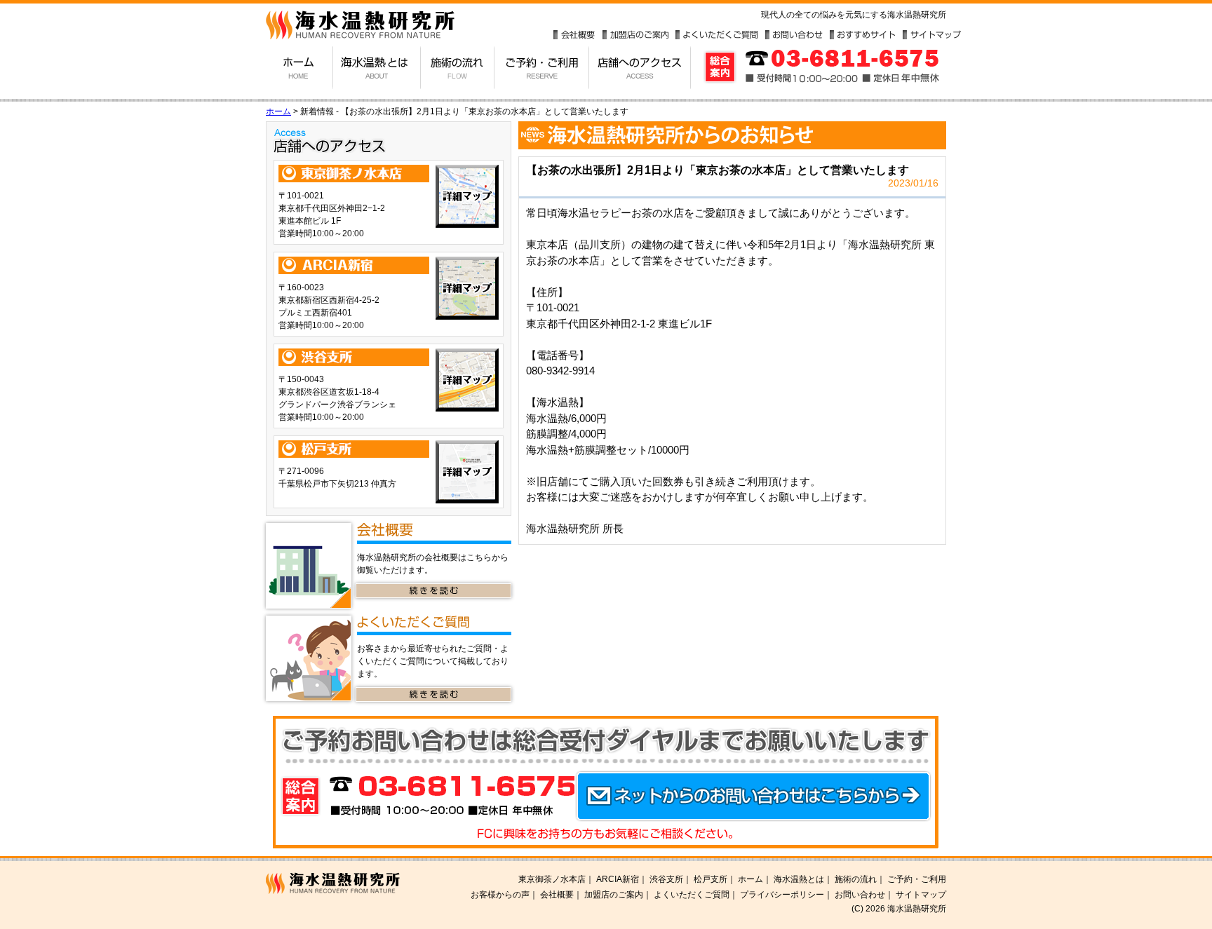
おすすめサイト (863, 35)
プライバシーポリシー (782, 895)
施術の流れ (457, 67)
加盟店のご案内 (635, 35)
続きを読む (433, 590)
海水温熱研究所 (351, 883)
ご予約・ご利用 (541, 67)
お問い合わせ (794, 35)
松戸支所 (710, 879)
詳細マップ (467, 196)
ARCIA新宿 (617, 879)
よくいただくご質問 (716, 35)
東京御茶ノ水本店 (552, 879)
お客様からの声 (500, 895)
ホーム (299, 67)
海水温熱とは (377, 67)
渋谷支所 (666, 879)
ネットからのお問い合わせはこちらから (753, 796)
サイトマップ (932, 35)
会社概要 (574, 35)
